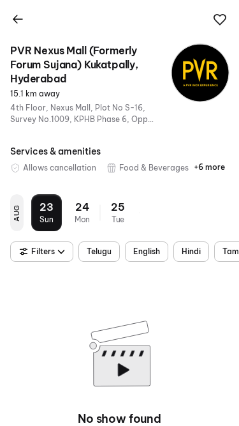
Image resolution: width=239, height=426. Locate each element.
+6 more (209, 167)
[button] (220, 20)
